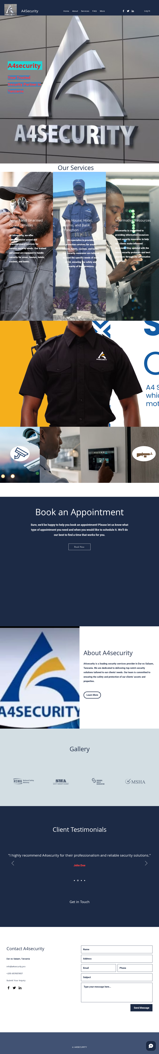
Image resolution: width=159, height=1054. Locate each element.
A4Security (30, 11)
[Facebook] (123, 11)
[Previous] (13, 863)
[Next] (146, 863)
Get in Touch (80, 902)
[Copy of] (84, 880)
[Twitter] (128, 11)
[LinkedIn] (132, 11)
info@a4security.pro (16, 966)
